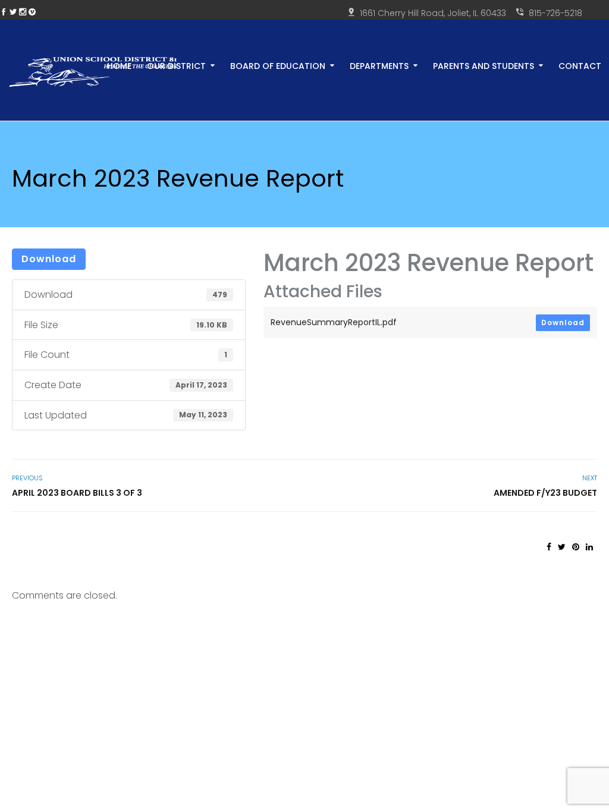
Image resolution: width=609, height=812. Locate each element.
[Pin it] (575, 547)
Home (119, 65)
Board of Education (277, 65)
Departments (379, 65)
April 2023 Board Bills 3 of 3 (77, 493)
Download (48, 259)
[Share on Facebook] (549, 547)
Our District (176, 65)
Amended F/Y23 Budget (545, 493)
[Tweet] (562, 547)
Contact (579, 65)
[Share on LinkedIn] (589, 547)
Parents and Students (483, 65)
